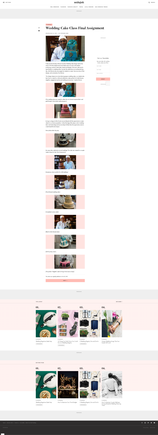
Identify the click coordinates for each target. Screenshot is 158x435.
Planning (49, 24)
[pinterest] (148, 423)
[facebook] (142, 423)
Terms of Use (152, 427)
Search (4, 422)
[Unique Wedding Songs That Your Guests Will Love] (112, 323)
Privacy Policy (146, 427)
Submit (103, 79)
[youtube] (154, 423)
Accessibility (22, 422)
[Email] (39, 31)
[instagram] (145, 423)
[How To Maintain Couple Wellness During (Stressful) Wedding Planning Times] (112, 384)
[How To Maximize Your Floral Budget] (68, 384)
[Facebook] (39, 28)
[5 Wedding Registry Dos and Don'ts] (90, 323)
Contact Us (16, 422)
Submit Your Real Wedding (30, 422)
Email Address (100, 73)
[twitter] (151, 423)
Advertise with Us (10, 422)
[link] (79, 2)
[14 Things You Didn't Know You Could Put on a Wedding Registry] (68, 323)
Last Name (99, 69)
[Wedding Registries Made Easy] (46, 323)
